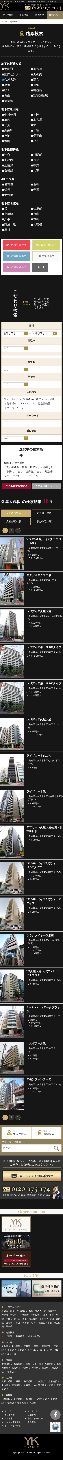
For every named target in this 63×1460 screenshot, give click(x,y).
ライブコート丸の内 (38, 755)
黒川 (7, 229)
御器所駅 (21, 1403)
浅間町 (37, 154)
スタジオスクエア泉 (38, 575)
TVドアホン (27, 403)
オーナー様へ (34, 1411)
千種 (36, 130)
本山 (7, 141)
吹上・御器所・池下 (25, 1322)
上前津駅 (40, 1381)
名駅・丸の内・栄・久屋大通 (43, 1311)
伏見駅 (27, 1346)
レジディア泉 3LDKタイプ (43, 647)
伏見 (7, 125)
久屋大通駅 (7, 1381)
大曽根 (8, 195)
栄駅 (36, 1346)
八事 (36, 170)
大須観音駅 (41, 1399)
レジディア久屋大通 (38, 719)
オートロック (13, 399)
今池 (36, 85)
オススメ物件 (44, 513)
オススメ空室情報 (12, 1422)
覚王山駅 (32, 1350)
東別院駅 (52, 1381)
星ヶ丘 (37, 141)
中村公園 (10, 114)
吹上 (7, 90)
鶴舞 (36, 165)
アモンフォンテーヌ (38, 1079)
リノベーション (15, 408)
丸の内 (37, 74)
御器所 (37, 90)
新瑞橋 (8, 101)
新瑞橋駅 (16, 1385)
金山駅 (5, 1385)
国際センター (13, 74)
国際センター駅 (33, 1364)
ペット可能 (48, 399)
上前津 (8, 165)
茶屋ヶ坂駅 (47, 1385)
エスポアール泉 (36, 1043)
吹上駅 (45, 1368)
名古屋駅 (16, 1346)
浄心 (7, 154)
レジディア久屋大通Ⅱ (40, 611)
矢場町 (37, 208)
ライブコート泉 (36, 791)
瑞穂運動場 (40, 95)
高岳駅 (15, 1368)
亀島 (7, 119)
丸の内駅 (49, 1364)
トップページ (11, 1411)
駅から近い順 (44, 521)
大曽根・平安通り (10, 1315)
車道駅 (25, 1368)
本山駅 (43, 1350)
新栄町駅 (46, 1346)
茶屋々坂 (10, 224)
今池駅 (10, 1350)
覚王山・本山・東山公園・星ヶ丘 (30, 1319)
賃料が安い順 (13, 521)
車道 (7, 85)
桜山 (7, 95)
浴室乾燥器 (43, 403)
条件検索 (39, 15)
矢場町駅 (28, 1381)
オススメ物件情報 (12, 1426)
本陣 (36, 114)
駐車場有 (11, 403)
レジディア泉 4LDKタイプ (43, 683)
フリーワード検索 (11, 1142)
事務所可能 (31, 399)
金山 (36, 184)
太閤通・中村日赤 (30, 1315)
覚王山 (37, 135)
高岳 (36, 79)
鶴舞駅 (10, 1403)
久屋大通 (10, 79)
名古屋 (37, 69)
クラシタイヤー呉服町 (40, 935)
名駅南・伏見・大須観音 (13, 1311)
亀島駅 (5, 1346)
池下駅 (20, 1350)
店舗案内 (32, 1415)
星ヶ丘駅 (11, 1354)
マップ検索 (8, 15)
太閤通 (8, 69)
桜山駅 (10, 1371)
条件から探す (34, 1336)
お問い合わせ (55, 15)
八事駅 (27, 1385)
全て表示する (13, 513)
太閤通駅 (6, 1364)
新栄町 (8, 130)
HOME (4, 21)
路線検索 (23, 15)
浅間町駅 (6, 1399)
